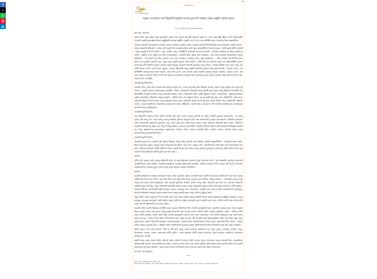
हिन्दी (157, 263)
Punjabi (180, 263)
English (148, 263)
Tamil (196, 263)
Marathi (161, 263)
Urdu (153, 263)
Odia (192, 263)
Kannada (207, 263)
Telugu (201, 263)
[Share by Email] (3, 21)
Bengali (167, 263)
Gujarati (187, 263)
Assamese (174, 263)
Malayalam (214, 263)
